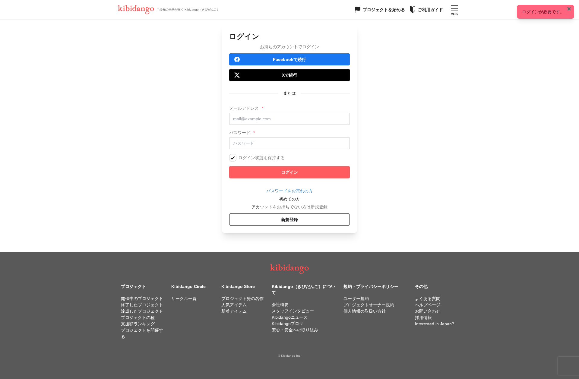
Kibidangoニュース (290, 317)
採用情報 (423, 317)
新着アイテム (234, 311)
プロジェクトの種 (138, 317)
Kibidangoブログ (287, 323)
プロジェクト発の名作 (242, 298)
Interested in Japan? (434, 323)
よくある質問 (427, 298)
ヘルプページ (427, 304)
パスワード (239, 132)
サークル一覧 (184, 298)
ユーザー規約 (356, 298)
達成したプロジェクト (142, 311)
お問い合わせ (427, 311)
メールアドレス (244, 108)
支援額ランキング (138, 323)
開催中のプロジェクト (142, 298)
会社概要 (280, 304)
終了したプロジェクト (142, 304)
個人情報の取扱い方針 (364, 311)
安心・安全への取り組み (295, 329)
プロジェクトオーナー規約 (368, 304)
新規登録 (289, 219)
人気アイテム (234, 304)
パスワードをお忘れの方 (289, 190)
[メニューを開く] (454, 9)
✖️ (569, 9)
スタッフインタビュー (293, 310)
